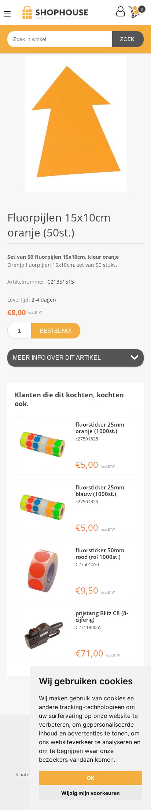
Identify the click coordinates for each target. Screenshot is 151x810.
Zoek (127, 39)
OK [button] (91, 778)
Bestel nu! (55, 331)
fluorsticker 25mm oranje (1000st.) (100, 427)
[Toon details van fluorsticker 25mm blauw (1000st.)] (43, 508)
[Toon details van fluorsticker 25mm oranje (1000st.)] (43, 445)
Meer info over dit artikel (57, 358)
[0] (133, 11)
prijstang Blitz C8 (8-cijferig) (102, 616)
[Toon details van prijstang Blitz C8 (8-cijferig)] (43, 634)
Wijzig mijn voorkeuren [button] (90, 793)
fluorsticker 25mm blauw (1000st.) (100, 490)
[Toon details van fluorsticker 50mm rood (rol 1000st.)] (43, 571)
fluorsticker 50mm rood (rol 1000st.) (100, 553)
